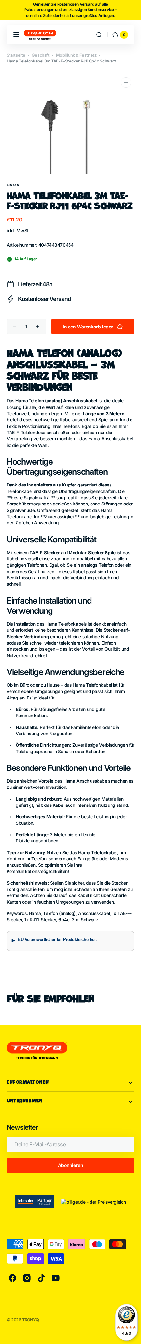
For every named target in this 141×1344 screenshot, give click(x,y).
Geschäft (41, 55)
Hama (13, 185)
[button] (16, 34)
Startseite (16, 55)
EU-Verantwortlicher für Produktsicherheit (57, 939)
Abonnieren (70, 1165)
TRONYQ (30, 1319)
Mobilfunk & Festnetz (76, 55)
